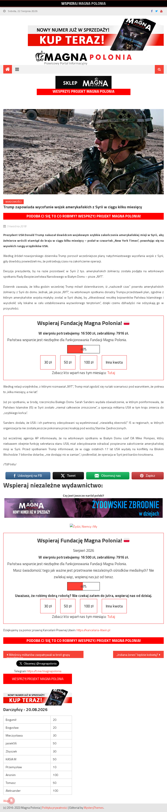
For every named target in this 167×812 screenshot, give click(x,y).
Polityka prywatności (54, 807)
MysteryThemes (94, 807)
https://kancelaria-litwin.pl (93, 630)
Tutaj (111, 373)
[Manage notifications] (11, 800)
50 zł (68, 362)
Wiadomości (13, 202)
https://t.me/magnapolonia (44, 671)
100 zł (89, 362)
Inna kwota (114, 362)
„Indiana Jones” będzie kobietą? (137, 654)
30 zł (48, 362)
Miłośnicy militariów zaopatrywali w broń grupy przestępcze (38, 655)
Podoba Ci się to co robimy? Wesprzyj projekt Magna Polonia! (84, 216)
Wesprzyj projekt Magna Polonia (83, 91)
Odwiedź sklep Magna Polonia (83, 82)
